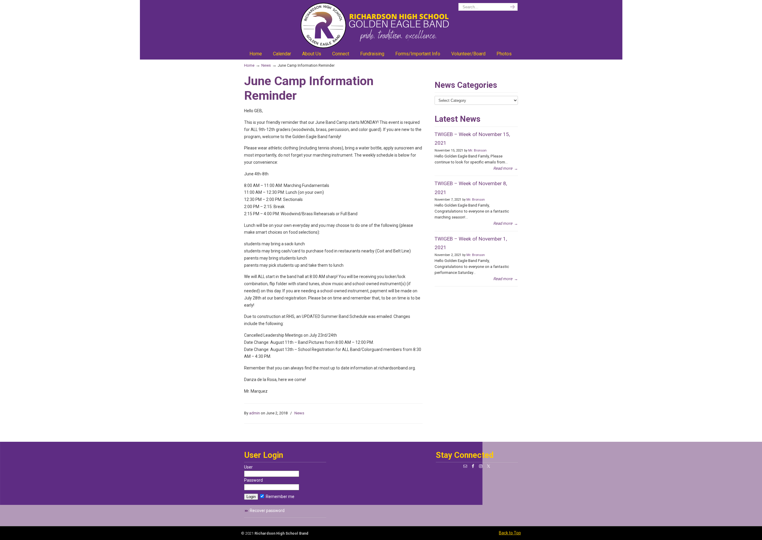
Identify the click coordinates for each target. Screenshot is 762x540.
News (266, 65)
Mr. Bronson (477, 150)
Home (249, 65)
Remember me (279, 496)
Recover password (267, 510)
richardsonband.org (381, 25)
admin (254, 413)
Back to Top (510, 532)
